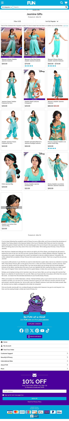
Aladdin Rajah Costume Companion (32, 102)
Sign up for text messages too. (14, 395)
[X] (32, 331)
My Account (7, 346)
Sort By (51, 21)
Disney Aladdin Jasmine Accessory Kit (32, 184)
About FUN (4, 365)
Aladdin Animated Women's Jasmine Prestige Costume (33, 142)
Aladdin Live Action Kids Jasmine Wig (9, 224)
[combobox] (39, 7)
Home (5, 342)
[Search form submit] (66, 7)
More (2, 369)
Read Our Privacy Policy (34, 402)
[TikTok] (48, 331)
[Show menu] (2, 3)
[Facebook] (21, 331)
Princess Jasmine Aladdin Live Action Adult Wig (57, 142)
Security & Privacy (7, 357)
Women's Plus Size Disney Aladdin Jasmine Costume (32, 60)
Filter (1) (16, 21)
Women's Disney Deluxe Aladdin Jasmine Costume (55, 60)
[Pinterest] (37, 331)
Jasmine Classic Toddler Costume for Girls (9, 102)
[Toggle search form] (61, 3)
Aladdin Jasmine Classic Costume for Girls (9, 142)
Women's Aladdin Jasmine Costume (56, 102)
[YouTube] (42, 331)
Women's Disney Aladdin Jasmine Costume (9, 60)
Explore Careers (34, 324)
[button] (66, 3)
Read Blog (35, 336)
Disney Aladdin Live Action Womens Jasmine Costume (56, 184)
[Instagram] (27, 331)
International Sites (7, 361)
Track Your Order (8, 349)
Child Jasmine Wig (7, 184)
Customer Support (7, 353)
